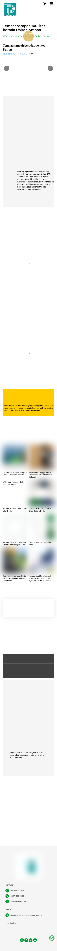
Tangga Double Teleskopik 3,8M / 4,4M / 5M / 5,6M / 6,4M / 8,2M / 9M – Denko (40, 578)
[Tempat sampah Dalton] (10, 15)
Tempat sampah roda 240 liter (40, 543)
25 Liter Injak (29, 374)
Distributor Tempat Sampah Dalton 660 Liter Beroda (15, 473)
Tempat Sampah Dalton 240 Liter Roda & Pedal (41, 509)
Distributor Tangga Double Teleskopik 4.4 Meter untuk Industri (40, 474)
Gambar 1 (28, 291)
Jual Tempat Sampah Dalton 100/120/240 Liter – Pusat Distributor (15, 578)
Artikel (22, 54)
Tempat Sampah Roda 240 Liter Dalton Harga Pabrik (14, 543)
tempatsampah (9, 54)
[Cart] (45, 3)
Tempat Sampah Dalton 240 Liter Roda (15, 509)
